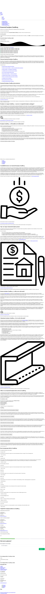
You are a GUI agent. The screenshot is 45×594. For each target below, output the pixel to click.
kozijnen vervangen (29, 115)
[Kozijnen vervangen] (1, 118)
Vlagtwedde (3, 162)
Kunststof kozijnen (4, 22)
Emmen (3, 160)
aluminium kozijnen (25, 320)
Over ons (1, 13)
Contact (1, 14)
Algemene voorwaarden (3, 569)
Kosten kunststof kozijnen (5, 23)
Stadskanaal (3, 161)
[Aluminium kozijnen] (22, 384)
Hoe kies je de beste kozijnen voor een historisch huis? (7, 592)
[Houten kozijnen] (1, 313)
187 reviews (11, 47)
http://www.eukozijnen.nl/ (4, 530)
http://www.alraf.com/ (3, 516)
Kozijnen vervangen (5, 24)
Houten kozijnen (4, 21)
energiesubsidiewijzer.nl (22, 239)
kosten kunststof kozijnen (35, 176)
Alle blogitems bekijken (3, 593)
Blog (2, 17)
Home (1, 12)
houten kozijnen (7, 293)
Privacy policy (2, 568)
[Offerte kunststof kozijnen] (22, 285)
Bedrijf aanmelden (2, 567)
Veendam (3, 163)
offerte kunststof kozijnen (34, 240)
